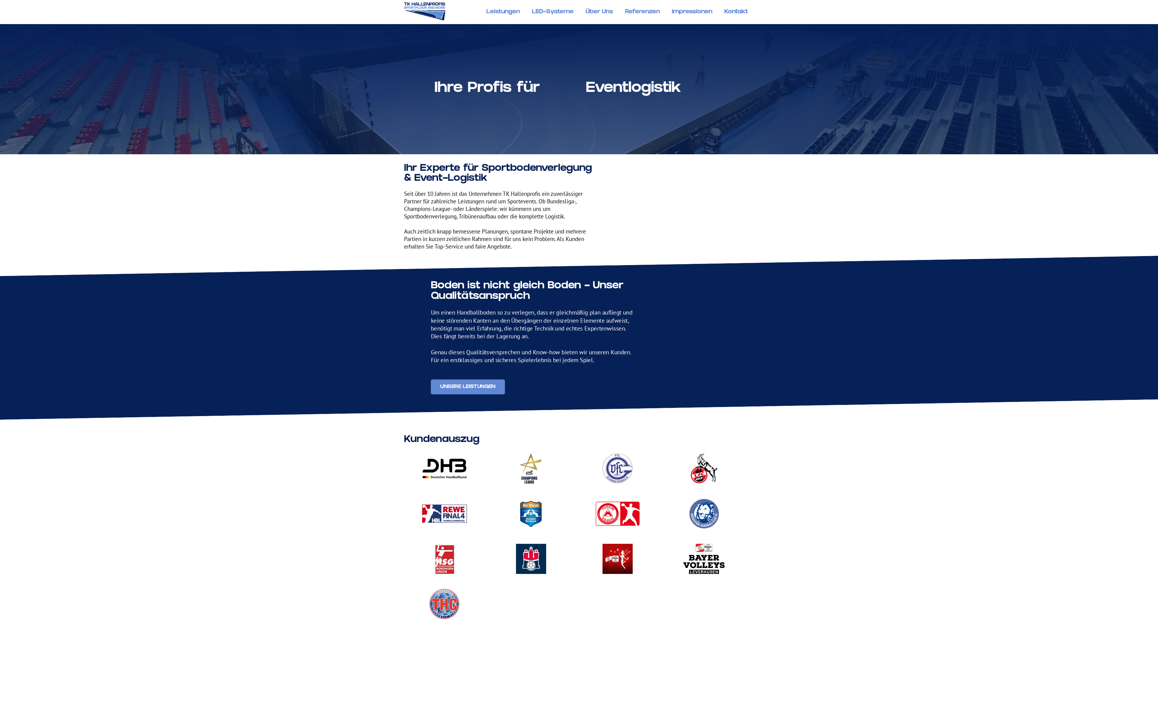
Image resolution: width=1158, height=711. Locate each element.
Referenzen (642, 12)
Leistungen (503, 12)
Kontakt (736, 12)
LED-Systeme (553, 12)
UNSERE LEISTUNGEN (467, 387)
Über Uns (599, 12)
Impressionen (692, 12)
